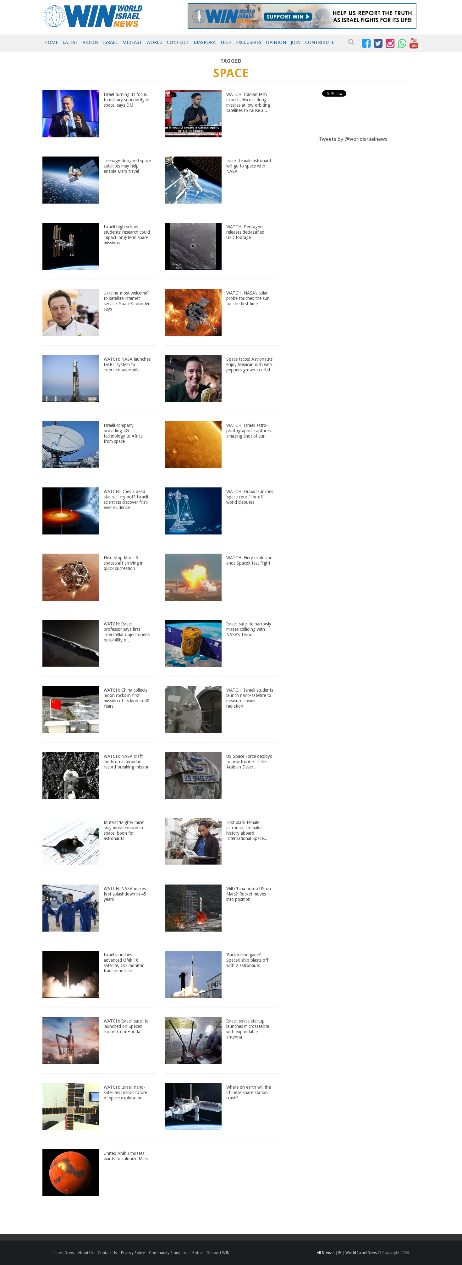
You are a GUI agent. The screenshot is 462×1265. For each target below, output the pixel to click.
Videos (91, 42)
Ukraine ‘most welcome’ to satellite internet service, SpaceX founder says (127, 300)
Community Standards (168, 1253)
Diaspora (205, 42)
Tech (226, 42)
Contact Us (107, 1253)
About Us (86, 1253)
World (154, 42)
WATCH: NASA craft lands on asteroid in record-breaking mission (127, 761)
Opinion (276, 42)
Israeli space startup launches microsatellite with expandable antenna (247, 1028)
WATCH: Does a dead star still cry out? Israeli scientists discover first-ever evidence (126, 499)
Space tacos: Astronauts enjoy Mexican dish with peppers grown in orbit (249, 364)
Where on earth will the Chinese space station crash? (248, 1092)
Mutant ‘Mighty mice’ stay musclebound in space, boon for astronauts (124, 830)
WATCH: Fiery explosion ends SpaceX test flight (249, 560)
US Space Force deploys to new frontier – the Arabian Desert (249, 761)
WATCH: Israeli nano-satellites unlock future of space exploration (125, 1092)
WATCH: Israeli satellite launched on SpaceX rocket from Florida (126, 1026)
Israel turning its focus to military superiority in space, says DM (126, 100)
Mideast (132, 42)
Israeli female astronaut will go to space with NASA (248, 166)
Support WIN (218, 1253)
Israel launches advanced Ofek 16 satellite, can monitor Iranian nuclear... (124, 962)
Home (51, 42)
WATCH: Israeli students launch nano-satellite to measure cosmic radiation (249, 698)
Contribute (319, 42)
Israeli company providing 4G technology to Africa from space (123, 433)
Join (296, 42)
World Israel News (361, 1253)
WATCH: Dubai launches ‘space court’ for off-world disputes (249, 497)
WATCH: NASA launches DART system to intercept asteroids (127, 364)
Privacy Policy (133, 1253)
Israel (110, 42)
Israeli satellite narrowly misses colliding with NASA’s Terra (248, 629)
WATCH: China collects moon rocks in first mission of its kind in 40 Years (126, 698)
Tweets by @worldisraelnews (353, 139)
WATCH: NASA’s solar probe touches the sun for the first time (248, 298)
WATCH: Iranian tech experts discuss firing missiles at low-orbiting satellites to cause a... (248, 102)
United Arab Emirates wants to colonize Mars (126, 1156)
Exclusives (248, 42)
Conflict (178, 42)
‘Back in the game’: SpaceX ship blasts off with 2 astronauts (247, 960)
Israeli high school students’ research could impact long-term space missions (127, 234)
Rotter (197, 1253)
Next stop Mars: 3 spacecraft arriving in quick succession (124, 563)
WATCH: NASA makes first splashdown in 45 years (125, 894)
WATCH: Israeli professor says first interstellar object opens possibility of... (127, 631)
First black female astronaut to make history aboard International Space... (246, 830)
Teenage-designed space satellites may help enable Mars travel (127, 166)
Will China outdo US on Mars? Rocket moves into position (248, 894)
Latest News (63, 1253)
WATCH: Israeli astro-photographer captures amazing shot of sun (248, 430)
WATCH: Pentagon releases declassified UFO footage (245, 232)
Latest (70, 42)
